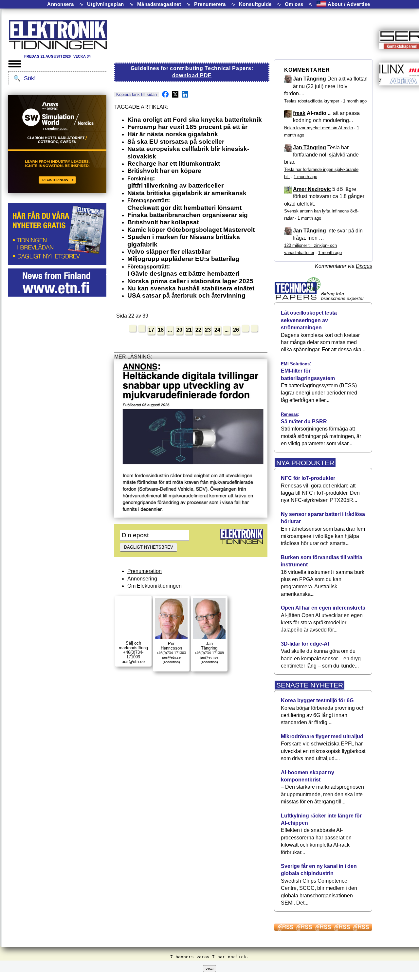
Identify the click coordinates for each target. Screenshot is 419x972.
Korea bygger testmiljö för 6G (317, 700)
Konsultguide (255, 4)
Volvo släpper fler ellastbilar (168, 251)
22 (198, 330)
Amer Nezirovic (312, 189)
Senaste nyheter (309, 685)
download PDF (191, 75)
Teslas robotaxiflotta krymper (311, 101)
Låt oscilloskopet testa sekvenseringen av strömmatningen (309, 320)
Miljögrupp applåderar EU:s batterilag (183, 258)
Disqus (364, 266)
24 (217, 330)
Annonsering (142, 578)
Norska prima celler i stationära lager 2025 (190, 281)
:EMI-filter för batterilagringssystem (308, 371)
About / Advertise (348, 4)
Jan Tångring (309, 79)
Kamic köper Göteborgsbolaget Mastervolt (191, 229)
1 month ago (355, 101)
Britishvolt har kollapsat (163, 222)
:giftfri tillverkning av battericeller (175, 182)
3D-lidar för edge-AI (305, 644)
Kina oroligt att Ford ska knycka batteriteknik (194, 119)
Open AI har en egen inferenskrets (323, 608)
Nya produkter (305, 463)
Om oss (294, 4)
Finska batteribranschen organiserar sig (187, 214)
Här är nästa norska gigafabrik (172, 134)
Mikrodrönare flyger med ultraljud (322, 736)
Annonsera (60, 4)
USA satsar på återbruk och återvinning (186, 295)
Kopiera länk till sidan (136, 94)
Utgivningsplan (105, 4)
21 (189, 330)
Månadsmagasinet (159, 4)
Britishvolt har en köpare (164, 170)
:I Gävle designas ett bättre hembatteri (183, 270)
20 (179, 330)
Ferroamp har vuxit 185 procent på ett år (187, 126)
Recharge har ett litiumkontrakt (173, 163)
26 (236, 330)
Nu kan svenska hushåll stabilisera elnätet (190, 288)
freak (299, 113)
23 (208, 330)
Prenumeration (144, 571)
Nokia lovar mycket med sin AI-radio (318, 127)
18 (161, 330)
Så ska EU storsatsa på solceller (175, 141)
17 (151, 330)
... (170, 330)
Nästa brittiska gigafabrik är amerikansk (186, 193)
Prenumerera (210, 4)
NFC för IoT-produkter (308, 478)
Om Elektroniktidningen (154, 586)
